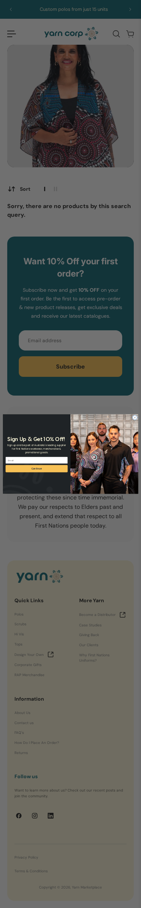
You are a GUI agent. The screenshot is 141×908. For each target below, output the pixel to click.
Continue (36, 468)
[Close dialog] (134, 417)
